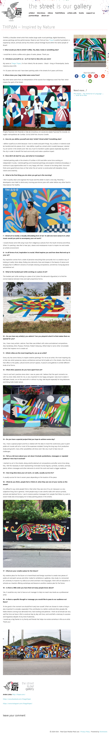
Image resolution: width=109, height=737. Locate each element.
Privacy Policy (85, 731)
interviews (41, 13)
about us (44, 15)
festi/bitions (60, 13)
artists (31, 13)
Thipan (51, 40)
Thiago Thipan (16, 63)
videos (50, 13)
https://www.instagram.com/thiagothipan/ (17, 703)
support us (90, 13)
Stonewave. (104, 731)
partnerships (34, 15)
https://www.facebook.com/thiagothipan (17, 699)
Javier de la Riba (80, 95)
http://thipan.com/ (18, 694)
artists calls (71, 13)
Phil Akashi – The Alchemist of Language (89, 93)
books (81, 13)
